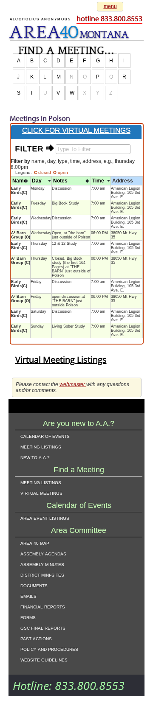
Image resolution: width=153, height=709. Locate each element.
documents (34, 585)
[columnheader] (20, 181)
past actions (36, 638)
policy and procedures (49, 648)
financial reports (42, 606)
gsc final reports (42, 627)
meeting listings (40, 446)
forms (28, 617)
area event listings (44, 517)
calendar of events (45, 435)
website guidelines (44, 659)
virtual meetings (41, 492)
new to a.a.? (35, 457)
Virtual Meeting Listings (61, 359)
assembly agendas (43, 553)
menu (110, 6)
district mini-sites (42, 574)
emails (28, 595)
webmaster (73, 384)
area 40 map (34, 542)
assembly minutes (42, 563)
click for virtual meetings (76, 130)
